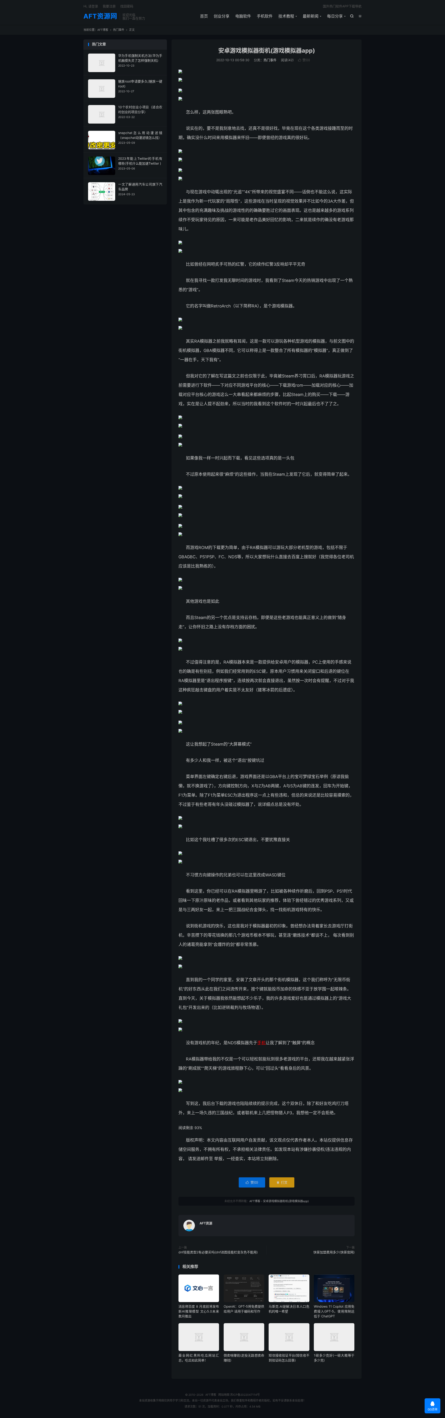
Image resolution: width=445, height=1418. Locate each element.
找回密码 (126, 6)
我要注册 (109, 6)
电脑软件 (243, 16)
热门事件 (118, 30)
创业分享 (221, 16)
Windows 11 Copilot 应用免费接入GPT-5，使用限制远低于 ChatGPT (334, 1311)
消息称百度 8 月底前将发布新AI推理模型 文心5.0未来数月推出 (198, 1311)
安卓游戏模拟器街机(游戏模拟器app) (266, 50)
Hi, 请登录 (90, 6)
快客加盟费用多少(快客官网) (334, 1252)
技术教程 (286, 16)
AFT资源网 (100, 16)
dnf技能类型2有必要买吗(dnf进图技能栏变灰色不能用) (218, 1252)
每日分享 (335, 16)
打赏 (281, 1182)
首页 (204, 16)
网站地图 (223, 1394)
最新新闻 (310, 16)
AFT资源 (206, 1223)
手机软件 (265, 16)
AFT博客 (102, 30)
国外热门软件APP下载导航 (342, 6)
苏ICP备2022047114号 (245, 1394)
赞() (304, 60)
